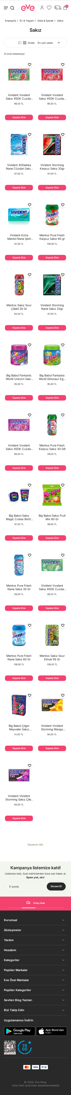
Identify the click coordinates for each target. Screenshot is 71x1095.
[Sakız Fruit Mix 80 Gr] (52, 495)
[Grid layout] (24, 42)
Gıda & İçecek (45, 20)
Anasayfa (10, 20)
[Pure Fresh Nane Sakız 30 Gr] (19, 565)
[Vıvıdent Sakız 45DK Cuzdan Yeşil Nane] (52, 565)
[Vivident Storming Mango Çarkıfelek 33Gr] (52, 705)
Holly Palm (18, 1085)
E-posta (14, 886)
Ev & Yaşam (27, 20)
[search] (12, 8)
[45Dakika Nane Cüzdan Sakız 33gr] (19, 144)
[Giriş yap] (42, 7)
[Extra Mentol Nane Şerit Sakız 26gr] (19, 215)
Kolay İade (39, 903)
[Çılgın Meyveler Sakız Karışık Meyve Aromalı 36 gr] (19, 705)
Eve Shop (40, 1082)
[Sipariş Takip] (57, 7)
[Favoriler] (49, 7)
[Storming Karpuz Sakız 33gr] (52, 144)
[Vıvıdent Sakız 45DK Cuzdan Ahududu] (19, 425)
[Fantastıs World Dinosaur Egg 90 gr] (52, 355)
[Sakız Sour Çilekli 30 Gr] (19, 285)
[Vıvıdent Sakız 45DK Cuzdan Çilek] (52, 74)
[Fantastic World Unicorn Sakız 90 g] (19, 355)
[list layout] (20, 42)
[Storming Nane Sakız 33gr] (52, 285)
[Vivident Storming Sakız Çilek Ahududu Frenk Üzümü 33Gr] (19, 775)
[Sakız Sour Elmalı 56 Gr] (52, 635)
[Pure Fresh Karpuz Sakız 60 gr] (52, 215)
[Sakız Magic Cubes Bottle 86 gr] (19, 495)
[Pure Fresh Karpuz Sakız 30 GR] (52, 425)
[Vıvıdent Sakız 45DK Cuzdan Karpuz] (19, 74)
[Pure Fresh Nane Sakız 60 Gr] (19, 635)
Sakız (60, 20)
